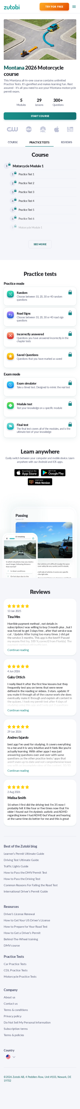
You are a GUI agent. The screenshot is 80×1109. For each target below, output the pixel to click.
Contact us (11, 1003)
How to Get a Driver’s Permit (22, 933)
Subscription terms (16, 1028)
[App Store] (27, 472)
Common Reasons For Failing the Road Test (30, 885)
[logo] (7, 6)
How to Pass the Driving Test (22, 879)
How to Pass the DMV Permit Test (25, 872)
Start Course (40, 116)
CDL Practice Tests (16, 970)
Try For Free (54, 6)
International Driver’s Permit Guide (26, 891)
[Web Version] (40, 480)
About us (9, 997)
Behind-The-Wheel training (21, 939)
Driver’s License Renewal (19, 914)
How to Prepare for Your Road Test (25, 926)
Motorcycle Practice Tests (20, 976)
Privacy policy (12, 1016)
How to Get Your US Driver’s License (27, 920)
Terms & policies (14, 1035)
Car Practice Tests (15, 964)
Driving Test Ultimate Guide (21, 860)
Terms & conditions (16, 1010)
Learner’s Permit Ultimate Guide (24, 853)
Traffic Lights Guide (16, 866)
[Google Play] (53, 472)
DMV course (12, 945)
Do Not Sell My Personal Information (27, 1022)
